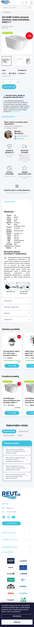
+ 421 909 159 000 (11, 512)
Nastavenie (17, 616)
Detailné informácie (8, 116)
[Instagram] (8, 516)
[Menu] (31, 2)
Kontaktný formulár (11, 523)
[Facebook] (3, 516)
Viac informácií (15, 111)
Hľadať (29, 7)
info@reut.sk (20, 138)
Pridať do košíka (8, 86)
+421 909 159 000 (22, 136)
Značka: (5, 27)
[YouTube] (13, 516)
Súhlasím (17, 622)
